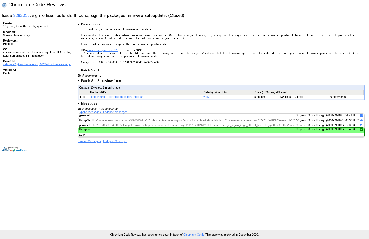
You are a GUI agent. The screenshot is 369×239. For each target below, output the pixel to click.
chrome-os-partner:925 (102, 50)
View (206, 96)
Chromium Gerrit (193, 234)
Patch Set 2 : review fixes (102, 81)
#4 (361, 129)
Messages (89, 103)
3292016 (21, 15)
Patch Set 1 (91, 70)
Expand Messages (89, 112)
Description (90, 24)
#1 (361, 115)
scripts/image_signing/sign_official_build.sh (116, 96)
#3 (361, 125)
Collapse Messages (115, 112)
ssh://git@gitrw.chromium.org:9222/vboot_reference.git (37, 64)
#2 (361, 120)
